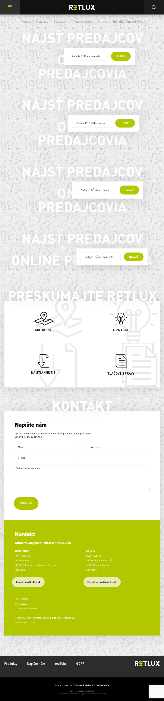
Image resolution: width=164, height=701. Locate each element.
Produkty (10, 663)
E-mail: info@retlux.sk (28, 582)
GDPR (80, 663)
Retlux (25, 21)
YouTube (61, 663)
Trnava (102, 21)
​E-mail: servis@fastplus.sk (102, 582)
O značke (42, 21)
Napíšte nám (36, 663)
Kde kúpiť (60, 21)
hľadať (120, 56)
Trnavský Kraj (82, 21)
